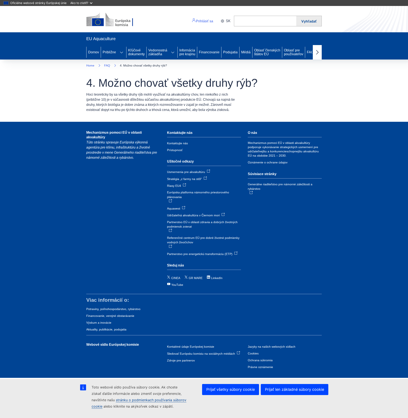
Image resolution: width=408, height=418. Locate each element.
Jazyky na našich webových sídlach (271, 346)
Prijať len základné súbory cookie (294, 389)
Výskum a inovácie (98, 322)
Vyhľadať (308, 21)
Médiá (246, 52)
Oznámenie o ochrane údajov (268, 162)
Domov (93, 52)
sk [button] (228, 21)
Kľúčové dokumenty (136, 52)
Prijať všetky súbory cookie (230, 389)
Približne (109, 52)
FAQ (310, 52)
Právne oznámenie (260, 367)
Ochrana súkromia (260, 360)
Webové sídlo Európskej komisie (112, 344)
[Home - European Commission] (115, 20)
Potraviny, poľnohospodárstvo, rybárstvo (113, 309)
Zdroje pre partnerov (181, 360)
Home (90, 65)
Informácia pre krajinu (187, 52)
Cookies (253, 353)
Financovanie (209, 52)
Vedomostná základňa (157, 52)
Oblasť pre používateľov (293, 52)
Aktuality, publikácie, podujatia (106, 329)
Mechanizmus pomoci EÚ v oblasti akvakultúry (114, 135)
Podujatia (230, 52)
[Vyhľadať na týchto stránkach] (265, 21)
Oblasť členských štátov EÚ (267, 52)
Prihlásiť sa (204, 21)
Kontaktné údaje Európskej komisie (190, 346)
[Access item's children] (121, 52)
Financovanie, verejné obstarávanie (110, 315)
